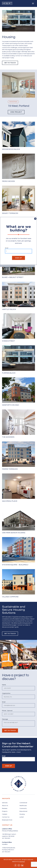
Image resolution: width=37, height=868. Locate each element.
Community (23, 808)
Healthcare (23, 805)
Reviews (4, 808)
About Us (5, 805)
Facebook (15, 865)
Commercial (23, 802)
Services (4, 802)
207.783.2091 (6, 838)
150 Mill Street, (7, 834)
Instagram (18, 865)
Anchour (22, 861)
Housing (22, 814)
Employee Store (7, 820)
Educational (23, 811)
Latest (22, 817)
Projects (4, 811)
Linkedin (22, 865)
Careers (4, 814)
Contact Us (5, 817)
